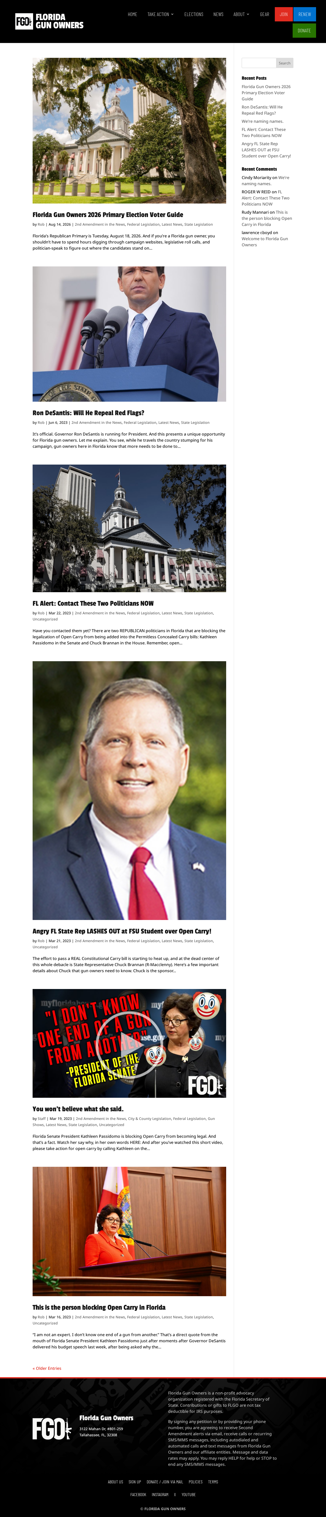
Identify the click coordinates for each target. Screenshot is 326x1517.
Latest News (172, 224)
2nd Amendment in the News (100, 224)
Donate (304, 30)
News (218, 14)
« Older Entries (47, 1368)
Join (284, 14)
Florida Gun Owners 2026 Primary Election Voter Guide (108, 215)
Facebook (138, 1495)
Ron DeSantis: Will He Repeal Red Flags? (88, 413)
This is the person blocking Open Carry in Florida (99, 1307)
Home (132, 14)
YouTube (189, 1495)
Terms (213, 1482)
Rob (41, 224)
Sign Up (135, 1482)
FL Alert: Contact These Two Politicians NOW (93, 603)
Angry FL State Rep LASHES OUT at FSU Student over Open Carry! (122, 931)
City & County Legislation (149, 1118)
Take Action (158, 14)
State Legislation (198, 224)
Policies (195, 1482)
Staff (42, 1118)
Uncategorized (45, 619)
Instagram (160, 1495)
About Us (115, 1482)
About (239, 14)
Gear (264, 14)
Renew (304, 14)
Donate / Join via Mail (165, 1482)
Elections (193, 14)
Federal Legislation (143, 224)
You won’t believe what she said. (78, 1109)
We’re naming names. (262, 121)
